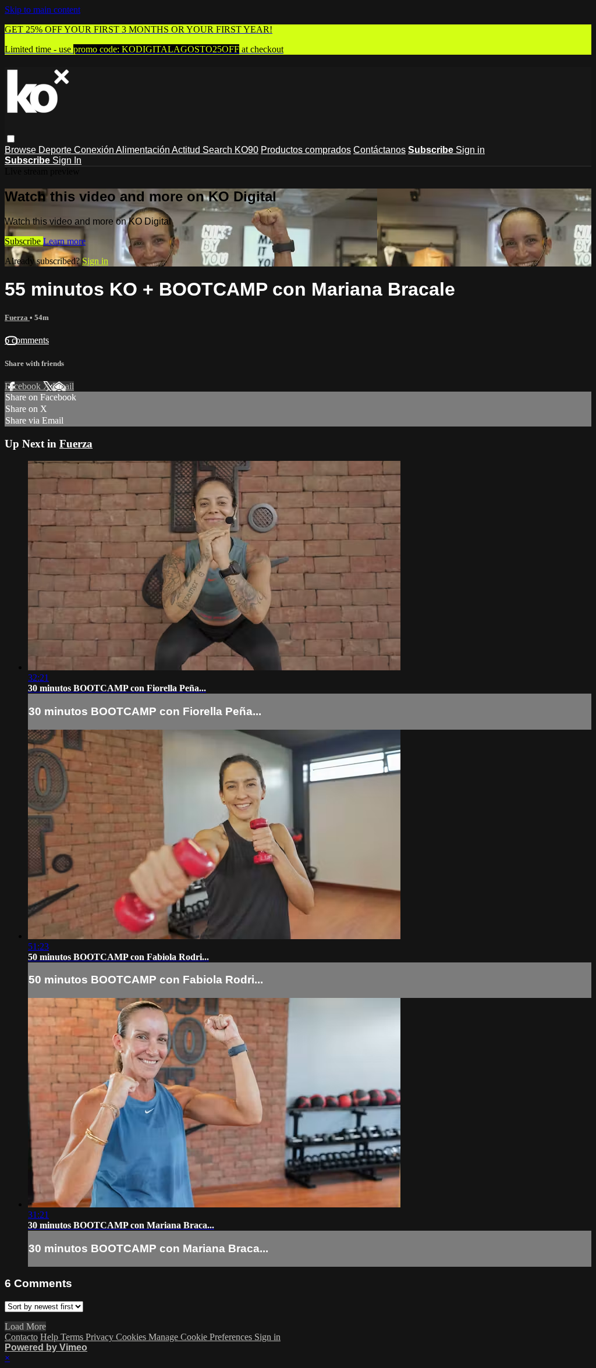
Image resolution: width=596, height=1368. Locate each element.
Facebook (24, 386)
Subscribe (24, 241)
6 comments (27, 340)
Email (63, 386)
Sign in (470, 150)
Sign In (66, 160)
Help (50, 1337)
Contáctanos (379, 150)
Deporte (56, 150)
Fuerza (17, 317)
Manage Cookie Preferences (201, 1337)
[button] (11, 139)
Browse (21, 150)
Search (219, 150)
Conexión (95, 150)
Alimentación (144, 150)
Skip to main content (42, 10)
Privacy (101, 1337)
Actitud (187, 150)
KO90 (246, 150)
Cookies (132, 1337)
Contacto (21, 1337)
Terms (73, 1337)
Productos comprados (306, 150)
